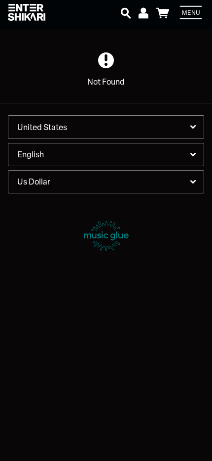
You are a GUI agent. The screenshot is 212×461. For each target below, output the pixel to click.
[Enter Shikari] (37, 12)
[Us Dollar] (106, 181)
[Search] (126, 11)
